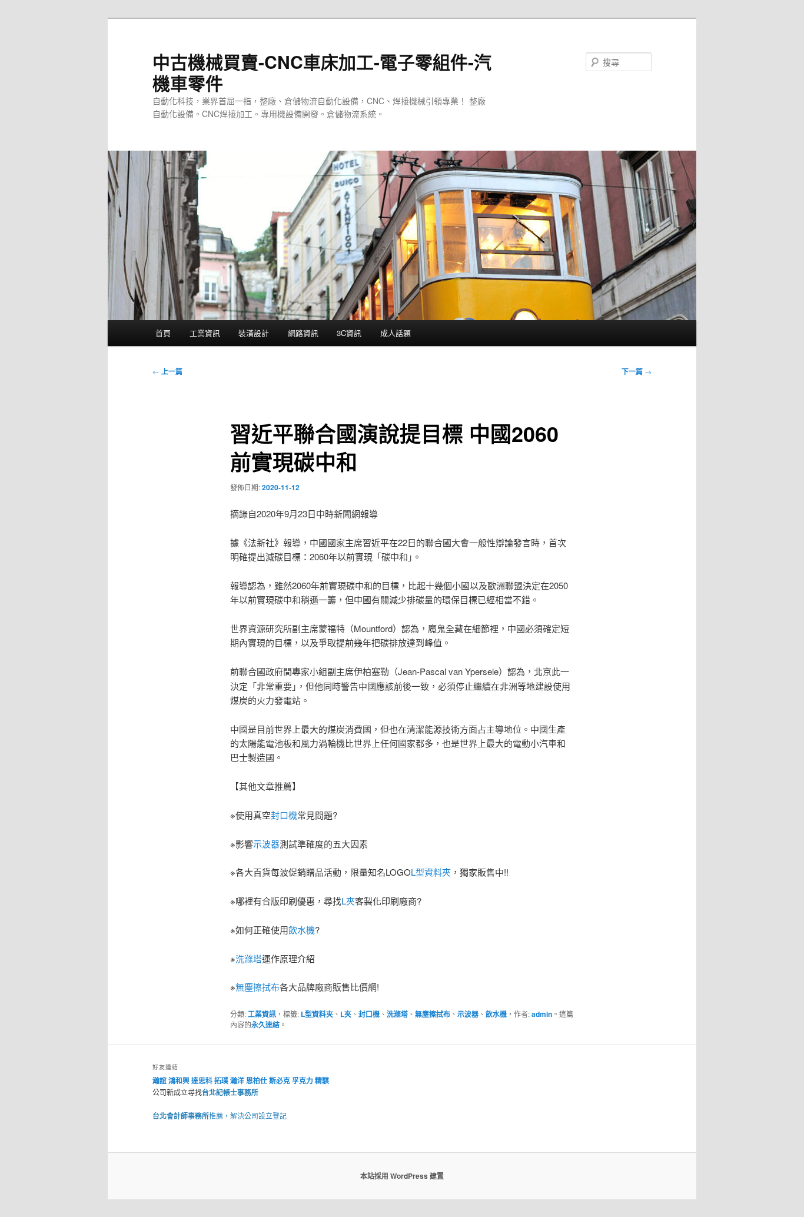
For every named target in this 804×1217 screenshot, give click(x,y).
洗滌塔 (248, 958)
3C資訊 (349, 332)
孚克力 (302, 1080)
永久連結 (265, 1024)
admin (541, 1014)
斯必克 (279, 1080)
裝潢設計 (253, 332)
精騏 (323, 1080)
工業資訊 (205, 332)
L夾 (348, 901)
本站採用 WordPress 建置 (402, 1176)
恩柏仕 (256, 1080)
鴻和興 (179, 1080)
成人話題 (395, 332)
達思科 (201, 1080)
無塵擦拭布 (257, 986)
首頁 (163, 332)
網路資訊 (303, 332)
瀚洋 (237, 1080)
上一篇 (167, 371)
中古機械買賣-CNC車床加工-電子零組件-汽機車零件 (321, 72)
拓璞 (221, 1080)
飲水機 (301, 929)
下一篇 (637, 371)
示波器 (266, 843)
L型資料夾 (431, 872)
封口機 (284, 815)
